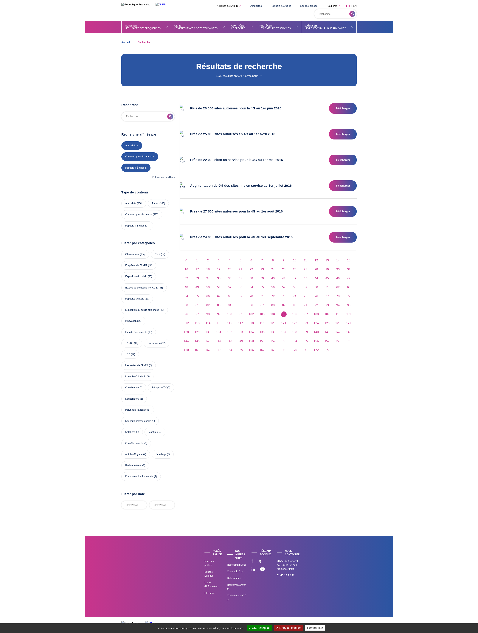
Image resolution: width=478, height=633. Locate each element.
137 (283, 332)
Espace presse (309, 5)
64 (186, 296)
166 (251, 350)
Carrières (333, 5)
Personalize (315, 627)
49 (197, 287)
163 (218, 350)
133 (240, 332)
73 (283, 296)
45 (327, 278)
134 (251, 332)
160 (186, 350)
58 (294, 287)
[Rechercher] (352, 14)
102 (251, 314)
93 (327, 305)
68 (229, 296)
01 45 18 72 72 (286, 575)
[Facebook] (252, 562)
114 (208, 323)
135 (262, 332)
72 (273, 296)
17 (197, 269)
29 (327, 269)
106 (294, 314)
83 (219, 305)
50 (208, 287)
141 (327, 332)
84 (229, 305)
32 (186, 278)
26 (294, 269)
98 (208, 314)
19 (219, 269)
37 (240, 278)
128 (186, 332)
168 (272, 350)
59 (305, 287)
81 (197, 305)
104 (272, 314)
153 (283, 341)
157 (327, 341)
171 (305, 350)
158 (337, 341)
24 (273, 269)
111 (348, 314)
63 (348, 287)
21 (240, 269)
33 (197, 278)
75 (305, 296)
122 (294, 323)
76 (316, 296)
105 (283, 314)
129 (197, 332)
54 (251, 287)
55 (262, 287)
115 (218, 323)
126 (337, 323)
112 (186, 323)
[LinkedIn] (253, 569)
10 (294, 260)
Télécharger (343, 108)
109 (327, 314)
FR (348, 5)
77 (327, 296)
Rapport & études (281, 5)
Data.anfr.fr (233, 578)
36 (229, 278)
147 (218, 341)
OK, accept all (260, 627)
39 (262, 278)
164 (229, 350)
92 (316, 305)
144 (186, 341)
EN (355, 5)
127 (348, 323)
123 (305, 323)
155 (305, 341)
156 (316, 341)
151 (262, 341)
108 (316, 314)
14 (338, 260)
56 (273, 287)
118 (251, 323)
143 (348, 332)
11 (305, 260)
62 (338, 287)
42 (294, 278)
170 (294, 350)
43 (305, 278)
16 (186, 269)
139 (305, 332)
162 (207, 350)
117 (240, 323)
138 (294, 332)
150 (251, 341)
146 (207, 341)
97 (197, 314)
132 (229, 332)
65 (197, 296)
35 (219, 278)
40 (273, 278)
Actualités (256, 5)
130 (207, 332)
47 (348, 278)
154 (294, 341)
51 (219, 287)
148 (229, 341)
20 (229, 269)
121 (283, 323)
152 (272, 341)
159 (348, 341)
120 (272, 323)
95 (348, 305)
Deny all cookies (290, 627)
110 (338, 314)
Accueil (125, 42)
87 (262, 305)
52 (229, 287)
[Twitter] (260, 562)
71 (262, 296)
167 (262, 350)
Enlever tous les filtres (163, 177)
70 (251, 296)
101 (240, 314)
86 (251, 305)
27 (305, 269)
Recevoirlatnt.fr (235, 564)
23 (262, 269)
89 (283, 305)
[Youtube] (262, 569)
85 (240, 305)
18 (208, 269)
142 (337, 332)
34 (208, 278)
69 (240, 296)
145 (197, 341)
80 (186, 305)
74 (294, 296)
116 (229, 323)
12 (316, 260)
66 (208, 296)
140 (316, 332)
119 (262, 323)
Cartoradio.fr (234, 571)
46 (338, 278)
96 (186, 314)
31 (348, 269)
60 (316, 287)
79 (348, 296)
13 (327, 260)
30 (338, 269)
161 (197, 350)
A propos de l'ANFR (228, 5)
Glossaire (209, 593)
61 (327, 287)
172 (316, 350)
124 (316, 323)
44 (316, 278)
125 (327, 323)
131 (218, 332)
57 (283, 287)
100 (229, 314)
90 (294, 305)
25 (283, 269)
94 (338, 305)
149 (240, 341)
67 (219, 296)
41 (283, 278)
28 (316, 269)
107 (305, 314)
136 (272, 332)
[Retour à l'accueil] (161, 5)
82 (208, 305)
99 (219, 314)
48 (186, 287)
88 (273, 305)
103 (262, 314)
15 (348, 260)
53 (240, 287)
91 (305, 305)
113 (197, 323)
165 (240, 350)
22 (251, 269)
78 (338, 296)
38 (251, 278)
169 (283, 350)
